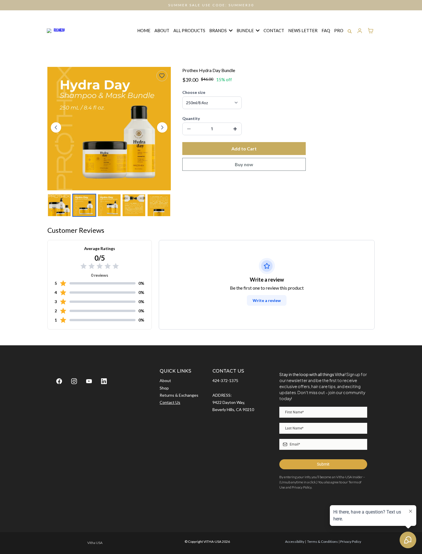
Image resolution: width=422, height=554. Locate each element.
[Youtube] (89, 381)
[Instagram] (74, 381)
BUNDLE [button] (246, 30)
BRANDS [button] (218, 30)
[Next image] (162, 127)
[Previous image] (56, 127)
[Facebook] (59, 381)
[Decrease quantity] (189, 129)
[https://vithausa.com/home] (57, 29)
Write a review (267, 300)
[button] (359, 31)
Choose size (193, 92)
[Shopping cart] (370, 31)
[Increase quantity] (235, 129)
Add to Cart (244, 148)
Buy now (244, 164)
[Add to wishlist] (161, 75)
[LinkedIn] (103, 381)
